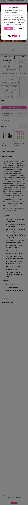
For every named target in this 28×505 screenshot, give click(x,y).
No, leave (19, 28)
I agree (8, 28)
